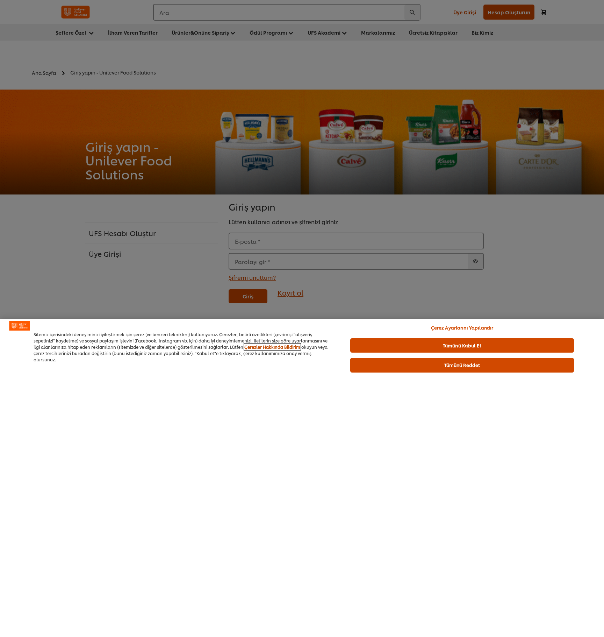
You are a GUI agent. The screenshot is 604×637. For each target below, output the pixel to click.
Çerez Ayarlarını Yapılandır (462, 327)
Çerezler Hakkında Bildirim (272, 347)
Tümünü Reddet (462, 365)
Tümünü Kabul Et (462, 345)
